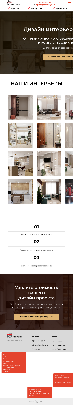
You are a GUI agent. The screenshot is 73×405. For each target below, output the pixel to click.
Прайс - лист (7, 363)
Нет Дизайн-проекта (35, 391)
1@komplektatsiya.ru (40, 345)
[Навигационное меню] (69, 3)
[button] (8, 8)
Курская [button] (15, 8)
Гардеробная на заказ (61, 377)
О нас (4, 356)
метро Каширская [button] (59, 345)
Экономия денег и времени (11, 365)
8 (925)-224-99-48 (38, 341)
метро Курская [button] (57, 341)
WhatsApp (36, 349)
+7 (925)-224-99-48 (43, 2)
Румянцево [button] (61, 8)
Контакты (6, 371)
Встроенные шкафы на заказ (63, 380)
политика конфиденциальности (15, 343)
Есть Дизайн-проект (35, 389)
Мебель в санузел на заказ (63, 382)
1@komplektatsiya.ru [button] (45, 5)
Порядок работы (8, 361)
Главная (5, 354)
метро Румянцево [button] (59, 349)
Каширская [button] (36, 8)
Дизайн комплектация (10, 359)
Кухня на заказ (59, 375)
